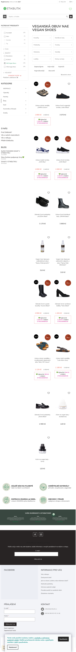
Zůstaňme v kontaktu (47, 593)
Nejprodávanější (39, 71)
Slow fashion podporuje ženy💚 (12, 157)
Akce (15, 36)
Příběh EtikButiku (7, 140)
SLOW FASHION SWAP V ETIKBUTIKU (10, 152)
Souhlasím (63, 639)
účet (19, 1)
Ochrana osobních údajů (48, 587)
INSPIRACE (6, 88)
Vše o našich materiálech (10, 135)
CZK (70, 1)
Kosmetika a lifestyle (9, 109)
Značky (5, 113)
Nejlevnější (51, 67)
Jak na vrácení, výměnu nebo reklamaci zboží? (54, 580)
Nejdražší (61, 67)
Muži (4, 105)
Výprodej (6, 92)
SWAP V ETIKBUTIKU (9, 162)
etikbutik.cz (41, 534)
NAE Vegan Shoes (15, 63)
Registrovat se (5, 1)
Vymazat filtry (13, 75)
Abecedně (51, 71)
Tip (15, 43)
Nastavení (13, 647)
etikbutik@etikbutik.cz (51, 609)
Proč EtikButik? (6, 132)
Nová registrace (9, 628)
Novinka (15, 40)
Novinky (5, 97)
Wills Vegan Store (15, 67)
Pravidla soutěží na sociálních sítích (51, 590)
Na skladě (15, 33)
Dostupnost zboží (46, 577)
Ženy (4, 101)
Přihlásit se (38, 559)
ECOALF (15, 59)
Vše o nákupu (6, 138)
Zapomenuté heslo (10, 630)
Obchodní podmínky (47, 584)
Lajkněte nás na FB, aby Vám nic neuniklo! (35, 534)
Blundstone (15, 56)
